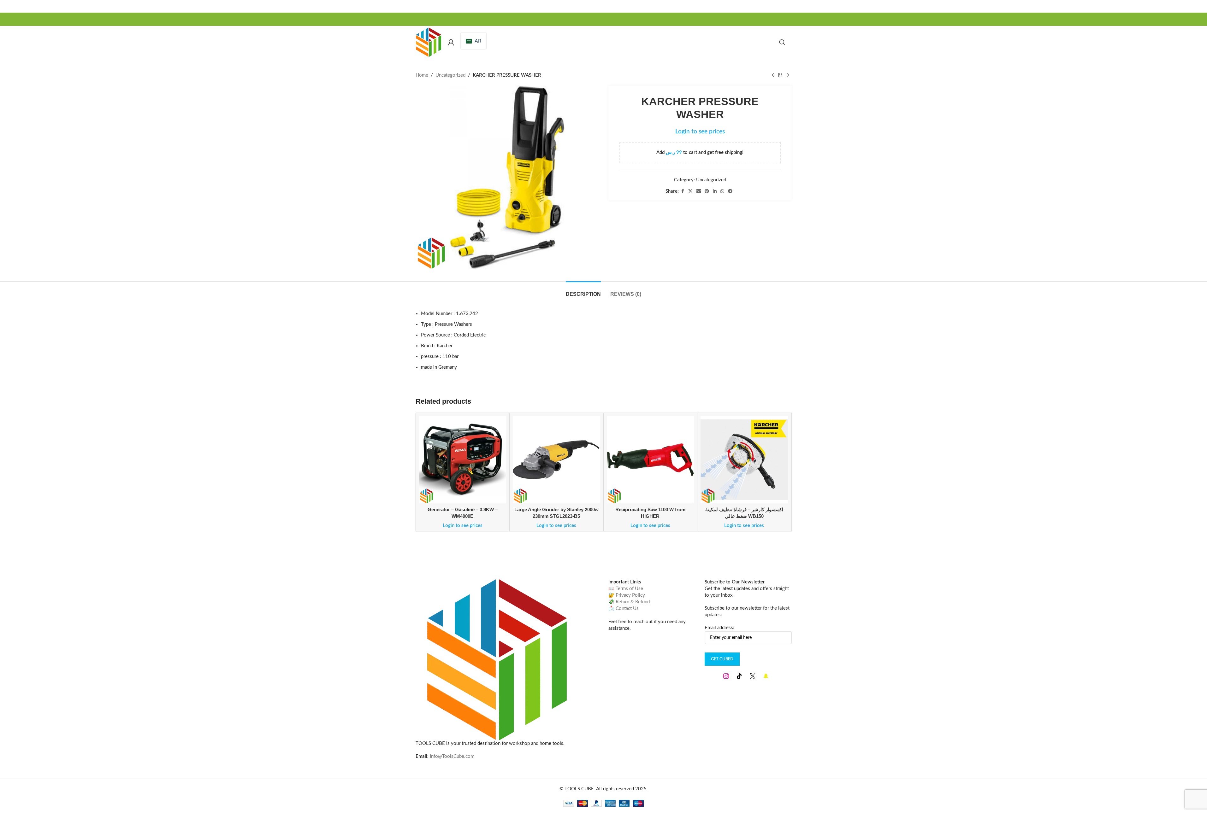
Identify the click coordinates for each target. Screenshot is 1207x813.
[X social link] (690, 191)
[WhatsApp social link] (722, 191)
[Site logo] (429, 42)
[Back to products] (780, 75)
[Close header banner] (1199, 6)
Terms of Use (629, 588)
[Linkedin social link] (715, 191)
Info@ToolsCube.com (452, 756)
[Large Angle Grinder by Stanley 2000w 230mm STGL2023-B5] (556, 460)
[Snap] (765, 676)
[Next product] (788, 75)
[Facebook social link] (682, 191)
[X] (752, 676)
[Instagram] (726, 676)
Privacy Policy (630, 595)
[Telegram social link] (730, 191)
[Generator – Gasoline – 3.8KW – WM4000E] (462, 460)
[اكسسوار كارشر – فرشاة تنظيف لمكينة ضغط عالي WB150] (744, 460)
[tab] (583, 291)
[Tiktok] (739, 676)
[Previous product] (773, 75)
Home (422, 75)
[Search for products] (782, 42)
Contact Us (627, 608)
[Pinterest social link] (707, 191)
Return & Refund (633, 602)
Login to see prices (700, 132)
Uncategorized (450, 75)
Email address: (719, 627)
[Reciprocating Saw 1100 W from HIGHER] (650, 460)
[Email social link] (699, 191)
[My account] (451, 42)
